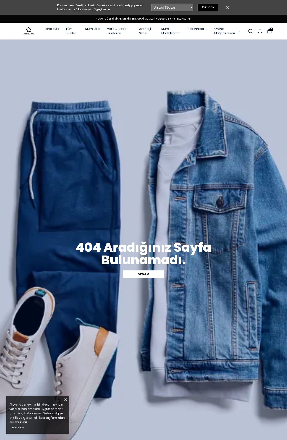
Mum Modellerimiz (170, 31)
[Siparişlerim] (260, 31)
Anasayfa (52, 29)
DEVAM (143, 274)
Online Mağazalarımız (224, 31)
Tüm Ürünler (71, 31)
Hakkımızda (196, 29)
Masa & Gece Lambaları (116, 31)
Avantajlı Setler (145, 31)
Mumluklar (92, 29)
